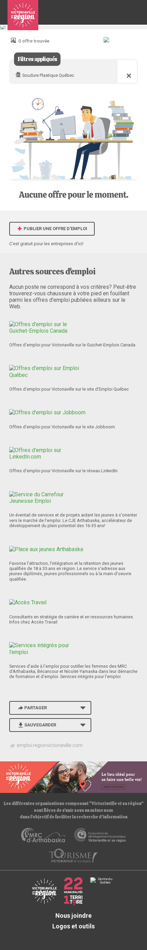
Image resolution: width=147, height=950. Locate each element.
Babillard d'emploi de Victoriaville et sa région (23, 15)
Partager (35, 707)
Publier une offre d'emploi (55, 228)
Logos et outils (73, 926)
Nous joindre (73, 915)
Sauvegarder (40, 724)
